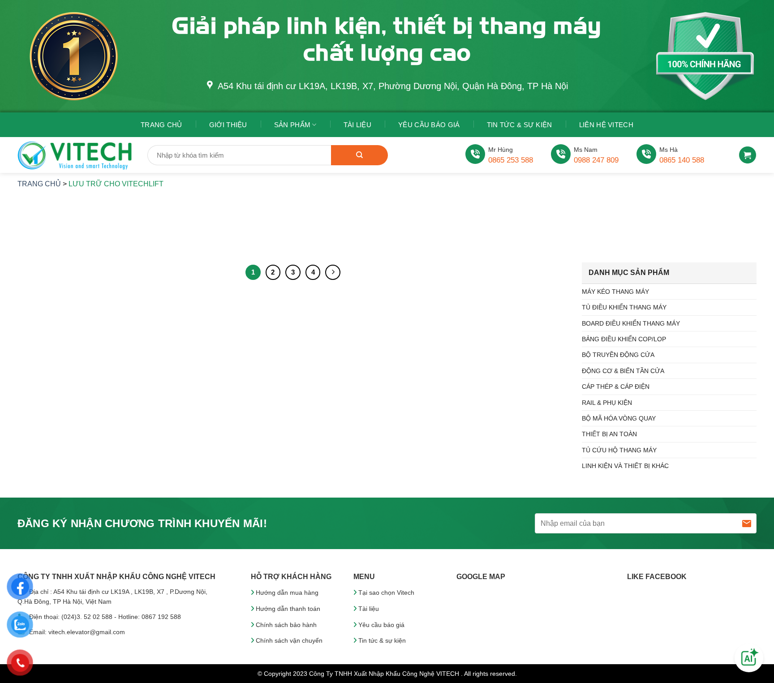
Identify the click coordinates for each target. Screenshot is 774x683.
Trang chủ (39, 184)
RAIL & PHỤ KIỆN (607, 402)
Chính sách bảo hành (286, 624)
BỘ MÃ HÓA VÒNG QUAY (619, 418)
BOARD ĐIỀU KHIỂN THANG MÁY (631, 323)
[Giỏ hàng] (748, 155)
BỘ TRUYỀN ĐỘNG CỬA (618, 354)
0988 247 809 (596, 160)
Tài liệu (368, 608)
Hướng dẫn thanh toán (288, 608)
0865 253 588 (510, 160)
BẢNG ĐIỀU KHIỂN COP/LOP (624, 339)
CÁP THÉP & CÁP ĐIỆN (615, 386)
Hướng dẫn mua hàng (287, 592)
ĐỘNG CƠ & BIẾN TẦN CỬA (623, 370)
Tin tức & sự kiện (519, 125)
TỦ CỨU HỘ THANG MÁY (619, 450)
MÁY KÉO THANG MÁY (615, 291)
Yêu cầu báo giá (381, 624)
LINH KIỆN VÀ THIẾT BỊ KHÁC (625, 465)
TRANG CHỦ (161, 125)
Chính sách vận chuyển (289, 640)
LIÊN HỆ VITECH (606, 125)
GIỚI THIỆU (228, 125)
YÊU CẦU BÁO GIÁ (429, 125)
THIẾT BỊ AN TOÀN (609, 434)
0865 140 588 (681, 160)
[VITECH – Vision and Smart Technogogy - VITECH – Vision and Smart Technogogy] (75, 155)
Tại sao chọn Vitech (386, 592)
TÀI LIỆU (357, 125)
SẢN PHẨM (292, 125)
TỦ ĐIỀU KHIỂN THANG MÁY (624, 307)
